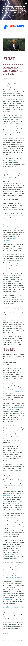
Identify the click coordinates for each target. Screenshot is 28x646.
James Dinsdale (8, 641)
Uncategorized (16, 632)
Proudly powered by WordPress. (10, 640)
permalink (7, 633)
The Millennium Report (9, 15)
